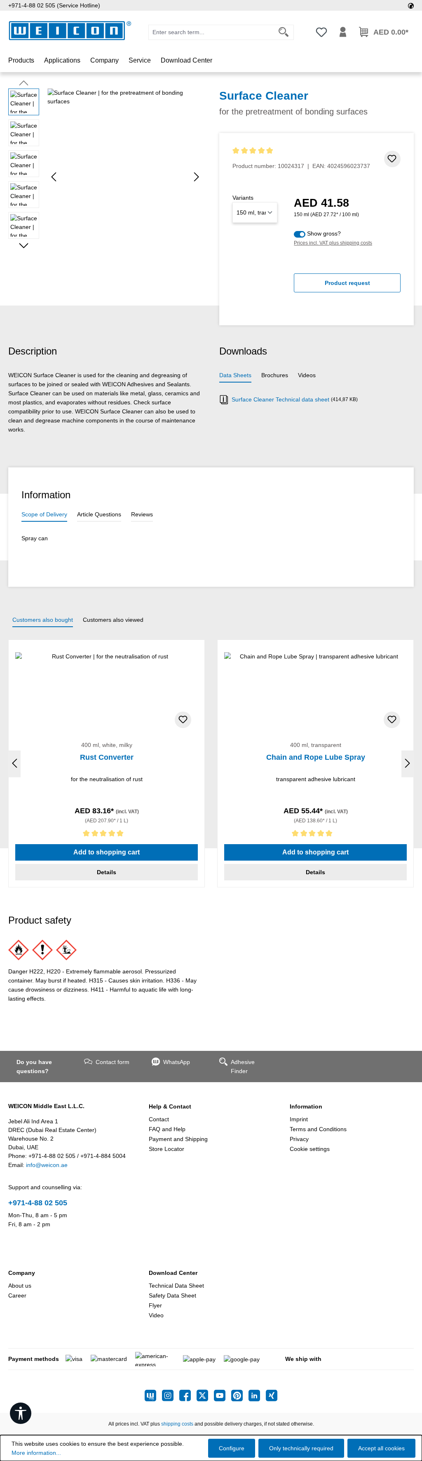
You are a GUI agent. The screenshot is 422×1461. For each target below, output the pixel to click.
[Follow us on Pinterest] (240, 1395)
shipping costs (177, 1424)
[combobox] (211, 32)
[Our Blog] (153, 1395)
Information (306, 1106)
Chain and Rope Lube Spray (315, 757)
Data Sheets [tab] (235, 375)
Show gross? (324, 233)
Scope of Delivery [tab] (44, 514)
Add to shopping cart (106, 852)
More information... (36, 1452)
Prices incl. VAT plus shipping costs (333, 243)
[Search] (284, 32)
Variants (242, 197)
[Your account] (343, 32)
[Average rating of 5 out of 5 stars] (301, 151)
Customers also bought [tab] (42, 619)
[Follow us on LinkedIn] (257, 1395)
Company (21, 1273)
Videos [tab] (307, 375)
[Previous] (53, 176)
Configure (231, 1448)
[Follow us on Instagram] (170, 1395)
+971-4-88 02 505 (37, 1203)
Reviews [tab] (142, 514)
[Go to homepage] (70, 31)
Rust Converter (107, 757)
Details (106, 872)
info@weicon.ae (47, 1165)
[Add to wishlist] (392, 159)
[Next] (196, 176)
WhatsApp (176, 1062)
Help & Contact (170, 1106)
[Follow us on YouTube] (222, 1395)
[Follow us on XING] (271, 1395)
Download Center (173, 1273)
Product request (347, 283)
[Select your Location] (411, 5)
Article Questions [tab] (99, 514)
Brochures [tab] (274, 375)
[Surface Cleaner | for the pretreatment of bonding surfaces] (125, 177)
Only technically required (301, 1448)
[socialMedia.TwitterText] (205, 1395)
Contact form (112, 1062)
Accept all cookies (381, 1448)
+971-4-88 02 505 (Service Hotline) (54, 5)
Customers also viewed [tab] (113, 619)
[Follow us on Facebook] (188, 1395)
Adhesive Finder (243, 1066)
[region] (105, 177)
